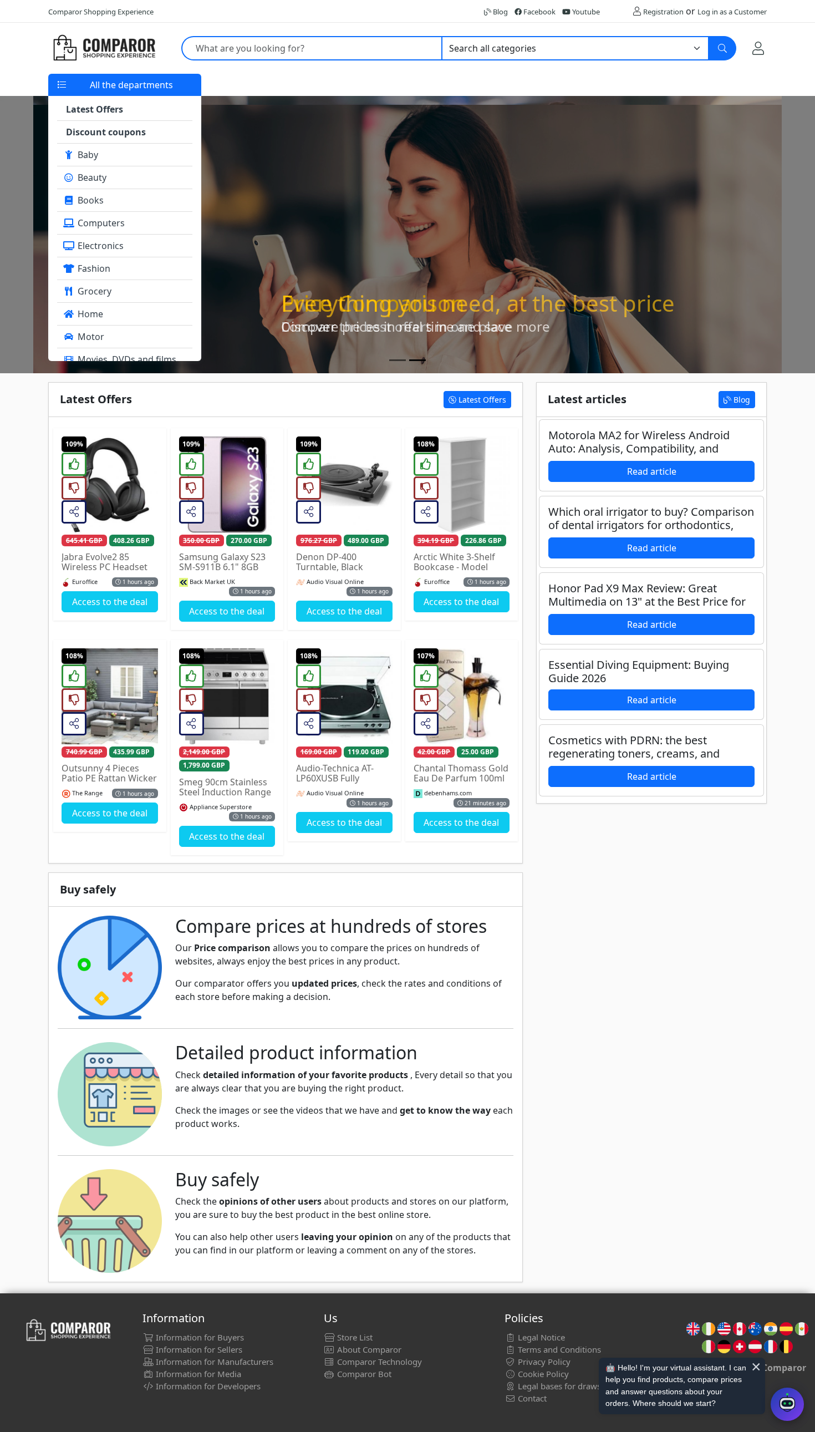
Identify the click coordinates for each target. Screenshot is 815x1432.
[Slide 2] (417, 360)
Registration (663, 12)
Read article (651, 471)
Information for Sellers (198, 1349)
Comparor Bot (363, 1373)
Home (89, 314)
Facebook (539, 12)
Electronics (99, 246)
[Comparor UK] (103, 48)
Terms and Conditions (558, 1349)
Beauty (90, 177)
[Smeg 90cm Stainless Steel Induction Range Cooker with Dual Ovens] (227, 696)
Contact (531, 1398)
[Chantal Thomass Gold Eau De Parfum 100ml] (462, 696)
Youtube (585, 12)
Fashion (92, 268)
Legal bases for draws (558, 1386)
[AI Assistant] (787, 1404)
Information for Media (197, 1373)
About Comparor (368, 1349)
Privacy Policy (543, 1361)
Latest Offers (481, 399)
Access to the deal (109, 602)
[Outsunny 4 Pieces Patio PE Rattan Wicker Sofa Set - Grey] (110, 696)
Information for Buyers (199, 1337)
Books (89, 200)
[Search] (722, 48)
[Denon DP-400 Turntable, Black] (344, 484)
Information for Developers (207, 1386)
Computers (100, 223)
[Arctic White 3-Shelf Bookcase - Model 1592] (462, 484)
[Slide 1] (397, 360)
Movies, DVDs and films (125, 359)
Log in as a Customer (732, 12)
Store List (354, 1337)
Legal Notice (540, 1337)
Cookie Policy (542, 1373)
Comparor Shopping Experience (101, 12)
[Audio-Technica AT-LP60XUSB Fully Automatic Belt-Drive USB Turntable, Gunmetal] (344, 696)
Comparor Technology (378, 1361)
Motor (89, 337)
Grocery (93, 291)
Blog (499, 12)
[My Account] (758, 48)
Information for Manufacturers (213, 1361)
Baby (86, 155)
